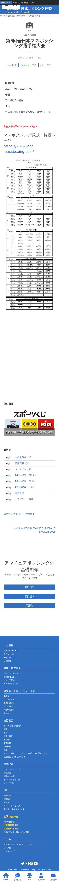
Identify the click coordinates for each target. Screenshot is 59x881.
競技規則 (29, 596)
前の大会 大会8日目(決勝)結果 (19, 513)
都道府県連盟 (9, 703)
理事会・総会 (9, 776)
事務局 (6, 696)
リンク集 (7, 848)
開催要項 (19, 493)
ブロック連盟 (9, 699)
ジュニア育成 (9, 680)
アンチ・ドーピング (12, 806)
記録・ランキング (11, 673)
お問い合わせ (9, 822)
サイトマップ (9, 851)
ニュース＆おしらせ (12, 769)
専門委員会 (8, 706)
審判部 (6, 713)
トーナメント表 (23, 469)
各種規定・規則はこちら (23, 2)
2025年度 (12, 65)
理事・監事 (8, 736)
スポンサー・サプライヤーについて (18, 844)
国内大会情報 (9, 654)
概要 (5, 729)
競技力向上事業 (10, 677)
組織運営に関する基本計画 (14, 757)
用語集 (29, 605)
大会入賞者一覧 (23, 457)
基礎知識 (29, 587)
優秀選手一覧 (22, 463)
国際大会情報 (9, 657)
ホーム (2, 16)
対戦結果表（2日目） (26, 481)
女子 (42, 65)
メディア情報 (9, 783)
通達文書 (7, 772)
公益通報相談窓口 (11, 825)
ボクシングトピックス (13, 779)
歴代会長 (7, 746)
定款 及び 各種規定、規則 (14, 809)
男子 (49, 65)
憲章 (5, 733)
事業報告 (7, 743)
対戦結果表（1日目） (25, 487)
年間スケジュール (11, 650)
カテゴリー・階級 (24, 499)
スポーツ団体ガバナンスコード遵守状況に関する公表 (25, 753)
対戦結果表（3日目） (26, 475)
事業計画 (7, 739)
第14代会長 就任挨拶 (12, 726)
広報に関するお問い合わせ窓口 (16, 832)
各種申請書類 (9, 710)
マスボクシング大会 (28, 65)
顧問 (5, 750)
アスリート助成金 (11, 683)
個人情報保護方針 (11, 828)
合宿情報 (7, 661)
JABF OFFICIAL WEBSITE (18, 869)
